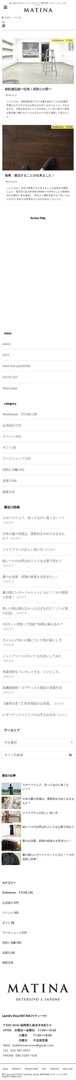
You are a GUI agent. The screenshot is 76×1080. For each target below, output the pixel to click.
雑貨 (9, 491)
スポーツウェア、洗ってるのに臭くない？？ (34, 520)
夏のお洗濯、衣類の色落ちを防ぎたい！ (31, 579)
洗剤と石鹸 (13, 469)
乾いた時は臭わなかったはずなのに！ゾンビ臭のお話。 (35, 610)
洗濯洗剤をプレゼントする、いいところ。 (32, 674)
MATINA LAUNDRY (17, 366)
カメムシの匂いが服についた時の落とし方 (32, 642)
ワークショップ (16, 458)
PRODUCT (16, 1069)
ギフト (9, 447)
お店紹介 (12, 425)
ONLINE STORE (31, 1069)
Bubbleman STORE (20, 414)
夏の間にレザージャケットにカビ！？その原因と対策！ (35, 594)
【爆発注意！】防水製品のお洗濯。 (33, 703)
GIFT (6, 355)
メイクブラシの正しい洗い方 (29, 549)
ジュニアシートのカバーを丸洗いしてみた (32, 658)
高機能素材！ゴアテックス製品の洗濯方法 (32, 690)
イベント (12, 436)
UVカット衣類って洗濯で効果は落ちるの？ (33, 626)
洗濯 (10, 480)
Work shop (10, 388)
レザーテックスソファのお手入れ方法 (35, 714)
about (7, 344)
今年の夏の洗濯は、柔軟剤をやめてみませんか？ (34, 536)
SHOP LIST (10, 377)
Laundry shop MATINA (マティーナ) (43, 1074)
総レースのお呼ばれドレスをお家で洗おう (32, 563)
